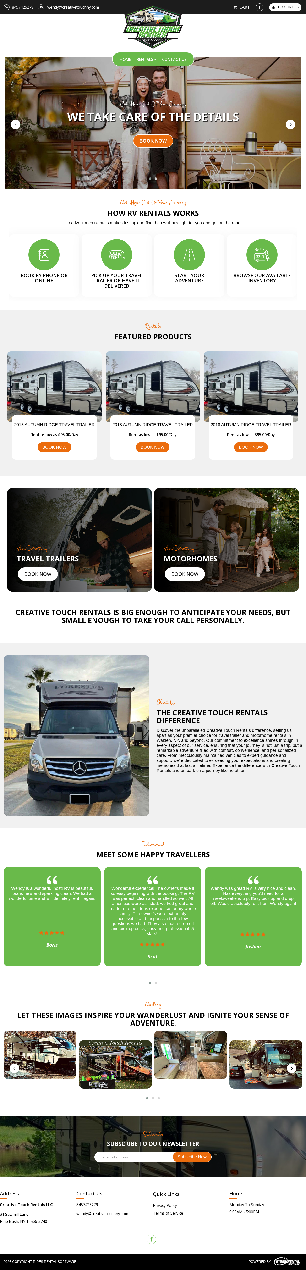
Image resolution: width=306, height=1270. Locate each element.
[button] (150, 178)
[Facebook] (259, 7)
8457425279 (87, 1204)
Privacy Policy (165, 1205)
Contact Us (174, 59)
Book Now (37, 574)
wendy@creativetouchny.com (102, 1213)
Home (125, 59)
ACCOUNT (286, 7)
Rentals (145, 59)
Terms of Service (168, 1213)
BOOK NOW (54, 447)
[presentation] (15, 124)
